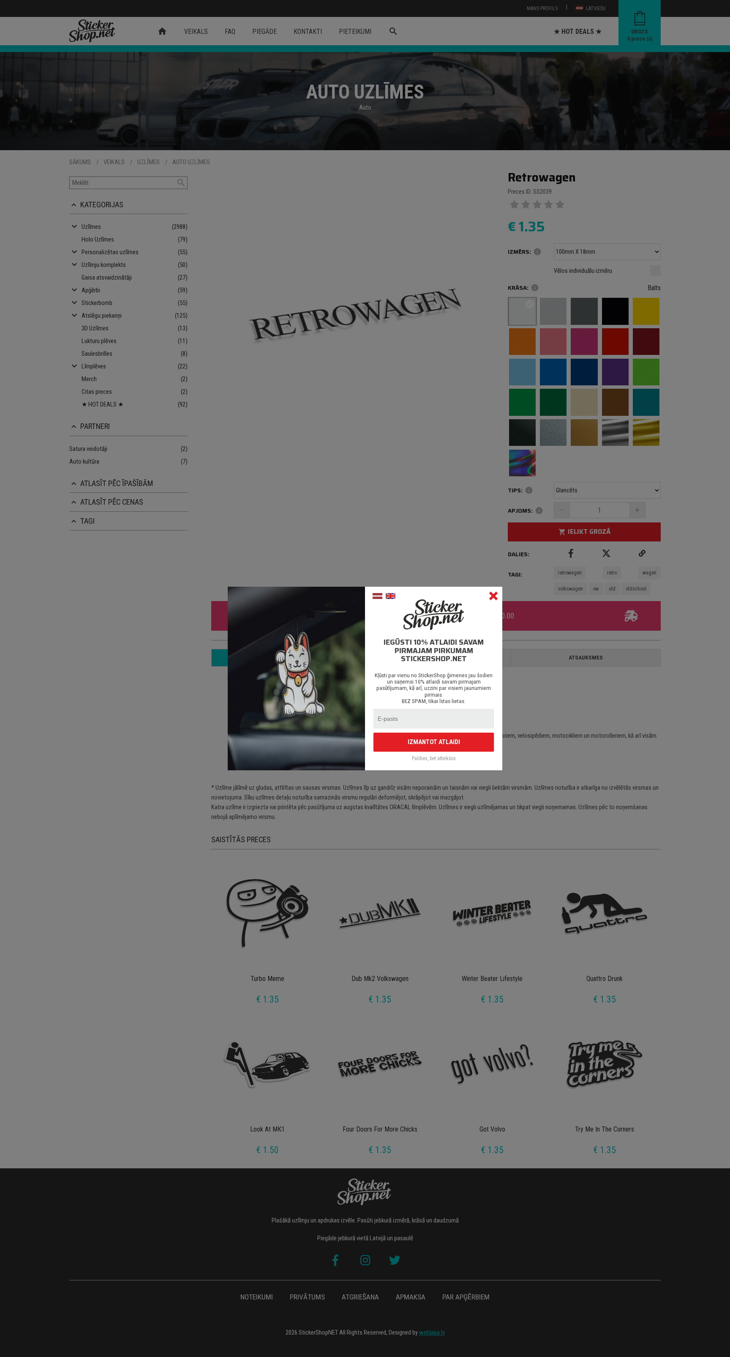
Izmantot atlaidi (434, 742)
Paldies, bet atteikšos (434, 758)
